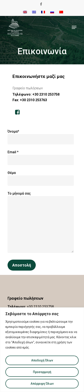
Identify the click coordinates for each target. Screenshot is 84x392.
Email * (13, 152)
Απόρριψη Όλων (42, 383)
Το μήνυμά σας (19, 193)
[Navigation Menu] (74, 27)
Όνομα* (13, 131)
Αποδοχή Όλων (42, 360)
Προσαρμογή (42, 372)
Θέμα (12, 173)
